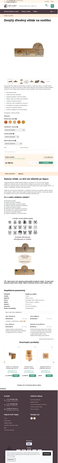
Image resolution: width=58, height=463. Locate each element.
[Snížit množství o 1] (29, 162)
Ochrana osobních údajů (36, 406)
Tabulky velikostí (8, 423)
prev (4, 362)
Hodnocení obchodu (9, 430)
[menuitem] (11, 11)
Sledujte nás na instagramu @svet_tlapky (29, 385)
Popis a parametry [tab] (10, 173)
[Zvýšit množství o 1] (36, 162)
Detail (16, 375)
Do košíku (46, 162)
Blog (52, 1)
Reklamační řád (34, 402)
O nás (5, 418)
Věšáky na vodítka (30, 294)
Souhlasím (47, 453)
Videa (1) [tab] (20, 173)
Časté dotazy (7, 420)
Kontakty (47, 1)
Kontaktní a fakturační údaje (11, 425)
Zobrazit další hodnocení (46, 339)
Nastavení (11, 459)
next (53, 362)
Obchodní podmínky (35, 399)
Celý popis (6, 116)
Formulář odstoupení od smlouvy (38, 404)
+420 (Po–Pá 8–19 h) (14, 0)
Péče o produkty (34, 409)
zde (14, 456)
